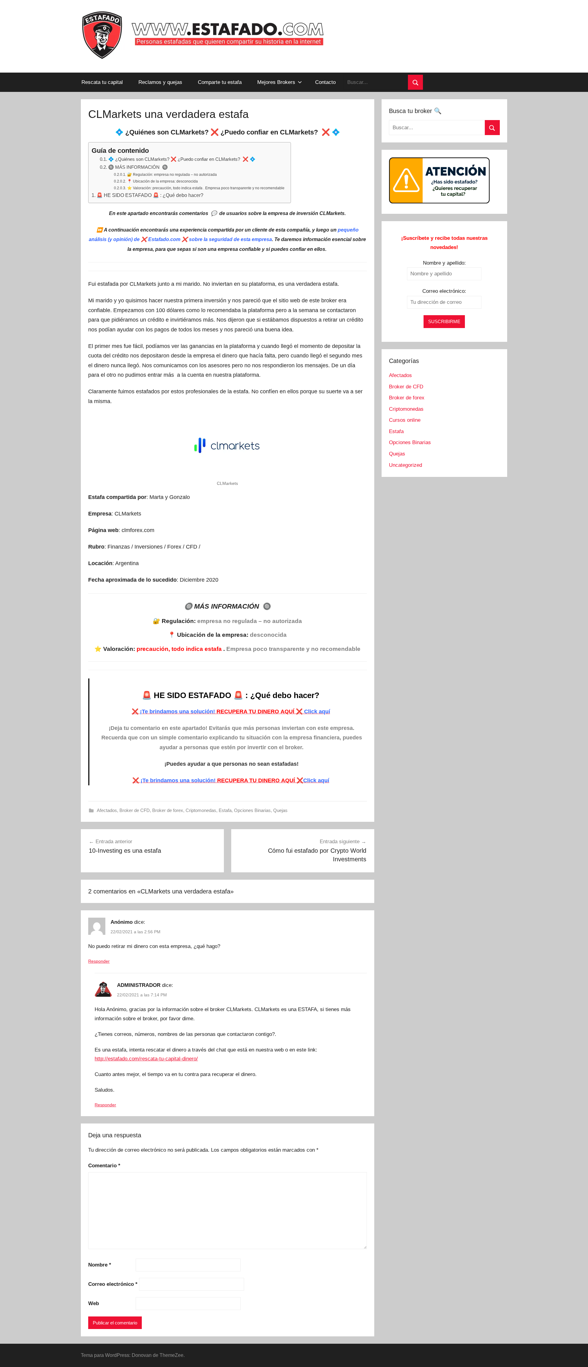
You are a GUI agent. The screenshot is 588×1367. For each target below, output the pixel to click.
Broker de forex (167, 810)
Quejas (280, 810)
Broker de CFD (134, 810)
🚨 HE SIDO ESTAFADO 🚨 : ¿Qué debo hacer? (150, 195)
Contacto (325, 82)
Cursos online (404, 420)
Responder (99, 961)
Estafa (225, 810)
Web (93, 1303)
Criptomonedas (201, 810)
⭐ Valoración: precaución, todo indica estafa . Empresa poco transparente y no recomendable (205, 188)
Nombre (99, 1265)
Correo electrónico (113, 1284)
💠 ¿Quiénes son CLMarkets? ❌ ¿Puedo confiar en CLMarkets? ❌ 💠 (181, 159)
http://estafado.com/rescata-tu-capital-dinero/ (146, 1059)
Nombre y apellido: (444, 263)
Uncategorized (405, 465)
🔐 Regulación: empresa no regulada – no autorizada (172, 174)
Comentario (104, 1166)
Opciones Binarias (252, 810)
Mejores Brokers (276, 82)
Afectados (107, 810)
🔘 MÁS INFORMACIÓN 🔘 (138, 167)
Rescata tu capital (102, 82)
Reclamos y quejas (160, 82)
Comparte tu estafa (220, 82)
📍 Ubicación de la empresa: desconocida (162, 181)
